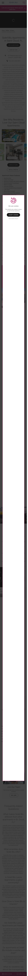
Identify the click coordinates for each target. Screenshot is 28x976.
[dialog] (13, 488)
